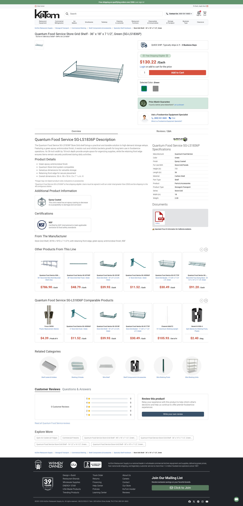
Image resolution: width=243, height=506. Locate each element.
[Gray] (155, 88)
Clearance (200, 22)
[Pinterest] (198, 501)
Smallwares (89, 22)
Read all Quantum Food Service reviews (52, 423)
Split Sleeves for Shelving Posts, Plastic (197, 330)
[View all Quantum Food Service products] (180, 139)
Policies (96, 489)
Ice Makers (74, 22)
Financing (97, 482)
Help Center (41, 6)
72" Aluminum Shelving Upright (167, 329)
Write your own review (173, 414)
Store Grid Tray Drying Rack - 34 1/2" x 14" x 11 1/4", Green (197, 279)
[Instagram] (202, 501)
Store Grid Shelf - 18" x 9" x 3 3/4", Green (108, 279)
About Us (127, 475)
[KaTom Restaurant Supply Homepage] (47, 13)
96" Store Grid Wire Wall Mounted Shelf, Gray (49, 279)
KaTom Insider (129, 489)
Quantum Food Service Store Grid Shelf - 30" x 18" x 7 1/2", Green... (118, 444)
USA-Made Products (72, 489)
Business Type (186, 22)
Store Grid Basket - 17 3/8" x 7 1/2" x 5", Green (167, 279)
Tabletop (104, 22)
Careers (126, 479)
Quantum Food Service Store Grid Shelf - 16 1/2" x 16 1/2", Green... (62, 444)
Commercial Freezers (71, 438)
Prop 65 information (168, 229)
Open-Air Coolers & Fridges (46, 438)
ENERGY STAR (69, 485)
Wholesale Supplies (71, 482)
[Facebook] (189, 501)
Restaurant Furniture (135, 22)
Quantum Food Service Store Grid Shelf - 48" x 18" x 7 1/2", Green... (109, 438)
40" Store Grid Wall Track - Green (79, 278)
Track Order (98, 475)
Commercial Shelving (79, 28)
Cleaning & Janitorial (119, 22)
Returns (96, 479)
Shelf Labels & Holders (49, 377)
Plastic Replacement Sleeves (49, 329)
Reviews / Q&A (164, 131)
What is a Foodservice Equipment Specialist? (166, 121)
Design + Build (69, 475)
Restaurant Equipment (43, 22)
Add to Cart (177, 72)
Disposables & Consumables (152, 22)
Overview (76, 131)
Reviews (126, 492)
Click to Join (182, 488)
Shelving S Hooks (78, 377)
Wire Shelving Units (191, 377)
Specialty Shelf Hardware (122, 28)
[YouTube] (207, 501)
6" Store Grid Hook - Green (138, 278)
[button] (199, 13)
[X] (194, 501)
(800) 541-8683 (160, 118)
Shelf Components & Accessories (100, 28)
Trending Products (71, 492)
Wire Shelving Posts (163, 377)
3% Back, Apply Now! (199, 6)
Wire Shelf (106, 377)
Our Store (127, 485)
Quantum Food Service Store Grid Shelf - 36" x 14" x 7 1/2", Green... (166, 438)
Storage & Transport (170, 22)
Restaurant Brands (71, 479)
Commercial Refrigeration (59, 22)
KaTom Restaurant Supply (44, 28)
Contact (126, 482)
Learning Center (100, 492)
